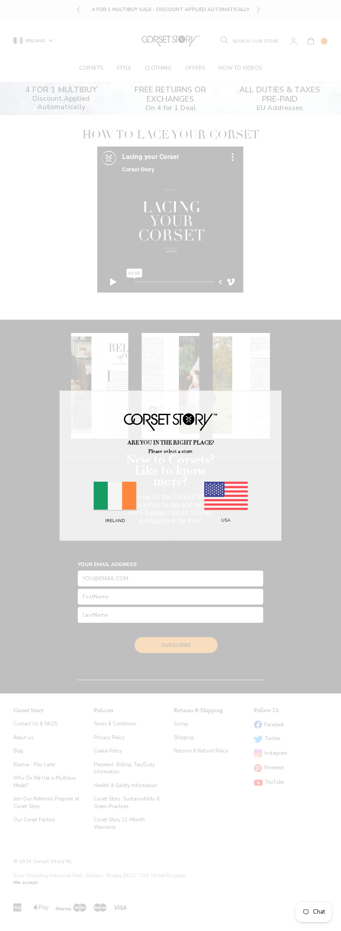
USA (225, 520)
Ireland (115, 521)
